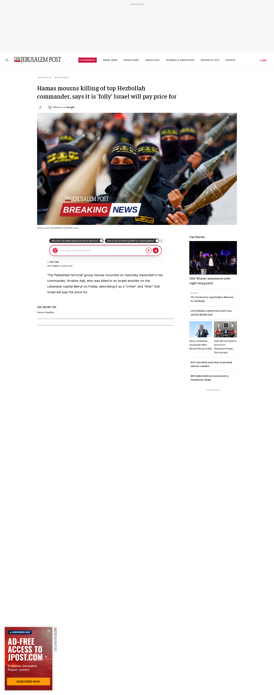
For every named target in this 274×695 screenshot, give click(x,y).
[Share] (40, 107)
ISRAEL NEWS (110, 60)
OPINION (230, 60)
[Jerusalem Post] (35, 60)
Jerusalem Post (44, 77)
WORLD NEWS (131, 60)
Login (263, 60)
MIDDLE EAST (152, 60)
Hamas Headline (45, 312)
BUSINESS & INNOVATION (180, 60)
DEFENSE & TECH (210, 60)
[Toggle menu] (7, 60)
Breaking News (62, 77)
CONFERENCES (87, 60)
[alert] (28, 658)
